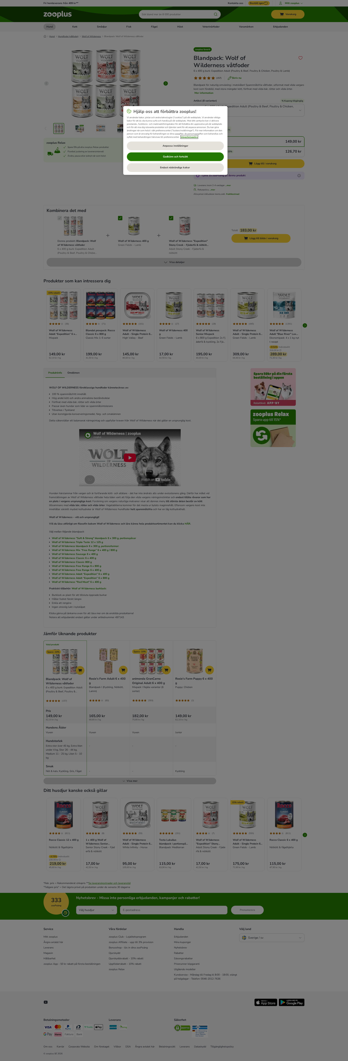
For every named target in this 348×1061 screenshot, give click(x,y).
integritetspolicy (189, 137)
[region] (175, 140)
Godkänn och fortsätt (175, 156)
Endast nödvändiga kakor (175, 167)
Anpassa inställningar (175, 146)
